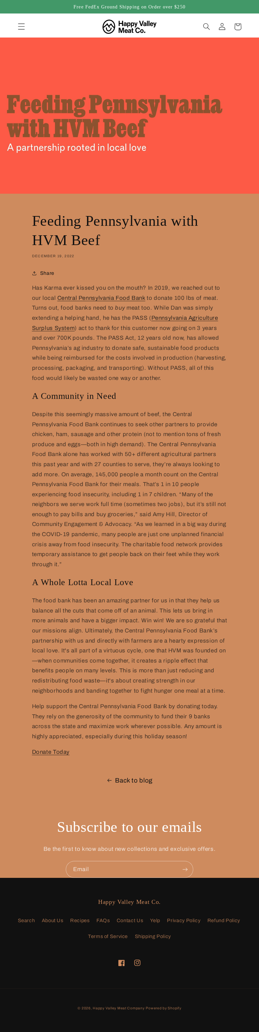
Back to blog (134, 780)
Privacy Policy (183, 920)
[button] (21, 26)
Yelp (155, 920)
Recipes (79, 920)
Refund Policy (223, 920)
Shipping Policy (153, 936)
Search (26, 920)
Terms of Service (108, 936)
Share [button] (47, 273)
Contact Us (130, 920)
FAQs (103, 920)
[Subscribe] (185, 869)
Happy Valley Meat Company (118, 1008)
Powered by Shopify (163, 1008)
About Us (52, 920)
